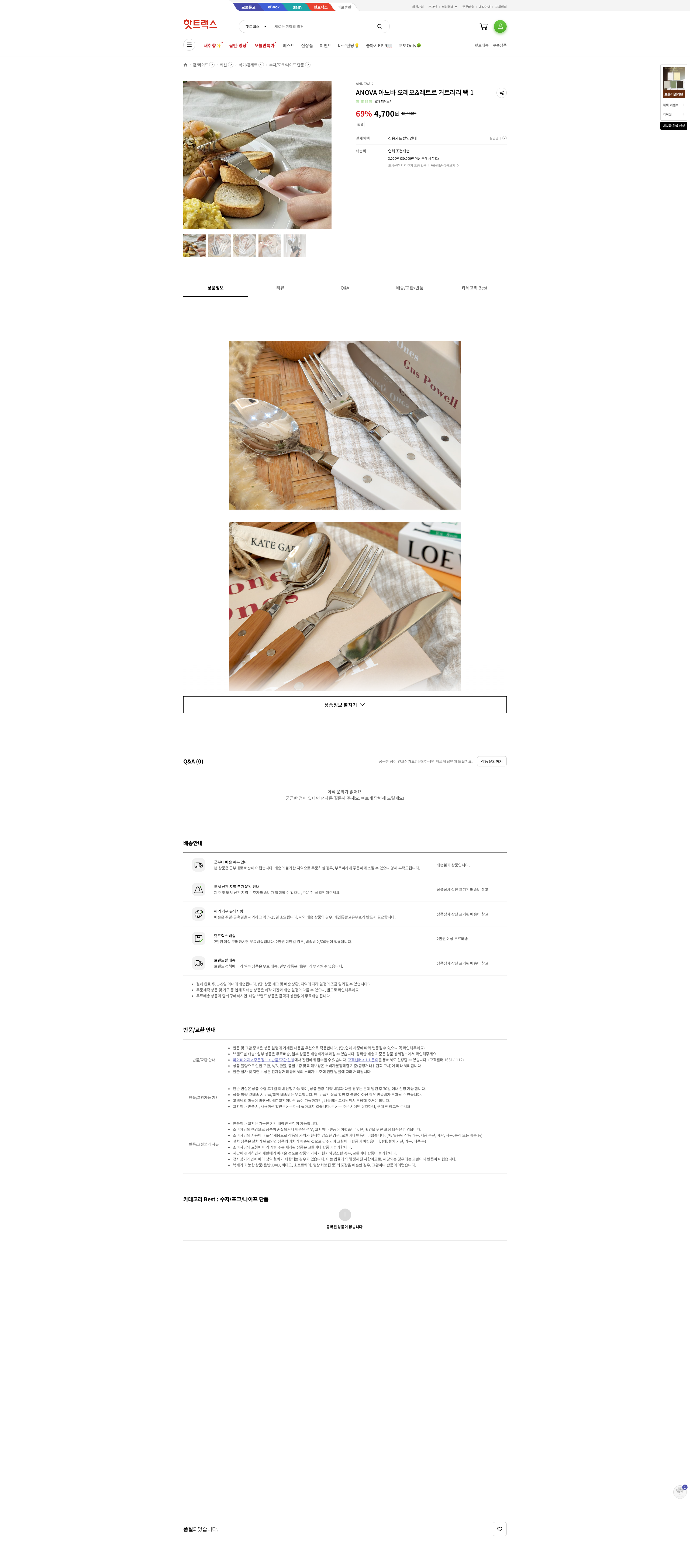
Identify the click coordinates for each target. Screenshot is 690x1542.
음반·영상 (237, 45)
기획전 (667, 114)
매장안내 (485, 6)
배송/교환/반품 (409, 287)
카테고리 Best (474, 287)
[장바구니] (483, 26)
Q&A (345, 287)
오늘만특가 (265, 45)
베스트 (289, 45)
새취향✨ (212, 45)
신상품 (307, 45)
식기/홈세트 (248, 64)
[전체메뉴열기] (189, 45)
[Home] (185, 65)
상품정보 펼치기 (340, 704)
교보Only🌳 (410, 45)
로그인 (432, 6)
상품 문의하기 (492, 761)
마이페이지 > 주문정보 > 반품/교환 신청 (263, 1059)
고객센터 (501, 6)
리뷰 (280, 287)
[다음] (333, 157)
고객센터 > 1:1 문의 (363, 1059)
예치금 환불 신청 (674, 125)
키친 (223, 64)
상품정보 (215, 287)
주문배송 (468, 6)
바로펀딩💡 (348, 45)
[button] (501, 93)
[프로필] (500, 26)
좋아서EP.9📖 (379, 45)
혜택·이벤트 (670, 105)
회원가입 (418, 6)
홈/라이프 (200, 64)
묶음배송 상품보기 (443, 165)
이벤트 (326, 45)
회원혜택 (448, 6)
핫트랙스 (252, 26)
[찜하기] (500, 1529)
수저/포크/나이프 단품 (286, 64)
